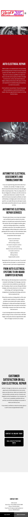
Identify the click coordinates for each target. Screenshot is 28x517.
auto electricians (19, 78)
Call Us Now (7, 514)
